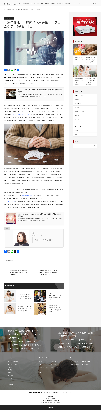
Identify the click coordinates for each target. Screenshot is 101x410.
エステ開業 (67, 3)
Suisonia (53, 361)
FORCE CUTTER (55, 367)
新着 (76, 134)
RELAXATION (85, 364)
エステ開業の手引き (27, 3)
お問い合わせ (93, 3)
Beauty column (78, 123)
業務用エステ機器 (38, 3)
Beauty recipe (78, 126)
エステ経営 (78, 107)
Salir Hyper (42, 372)
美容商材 (47, 3)
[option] (25, 339)
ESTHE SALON (74, 361)
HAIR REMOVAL (86, 361)
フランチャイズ (76, 3)
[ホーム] (4, 9)
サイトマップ (85, 3)
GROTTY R (42, 364)
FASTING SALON (74, 364)
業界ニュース (60, 3)
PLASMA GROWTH (44, 367)
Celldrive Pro (54, 364)
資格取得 (53, 3)
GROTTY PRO (55, 370)
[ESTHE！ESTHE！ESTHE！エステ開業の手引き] (12, 3)
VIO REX (41, 361)
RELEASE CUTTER (44, 370)
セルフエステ (78, 99)
